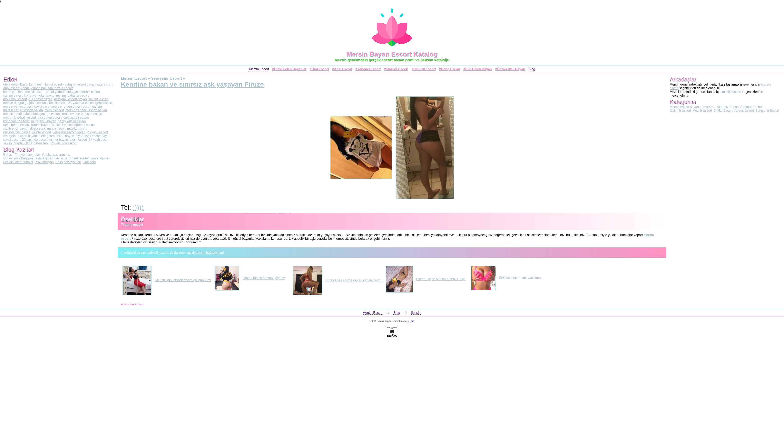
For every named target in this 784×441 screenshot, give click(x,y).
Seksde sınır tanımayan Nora (520, 278)
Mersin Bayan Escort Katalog (392, 54)
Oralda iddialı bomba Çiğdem (264, 278)
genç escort (134, 224)
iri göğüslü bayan (133, 252)
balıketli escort (157, 252)
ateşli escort (195, 252)
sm (412, 321)
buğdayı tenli (215, 252)
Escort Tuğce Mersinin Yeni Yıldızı (441, 279)
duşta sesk (177, 252)
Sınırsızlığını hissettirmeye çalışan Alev (183, 280)
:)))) (138, 207)
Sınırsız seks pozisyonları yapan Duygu (353, 280)
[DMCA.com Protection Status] (392, 337)
